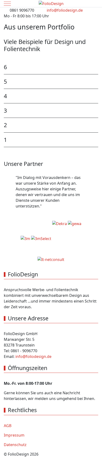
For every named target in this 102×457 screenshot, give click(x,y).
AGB (7, 425)
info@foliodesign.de (65, 10)
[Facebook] (85, 20)
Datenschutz (15, 444)
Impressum (14, 435)
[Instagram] (95, 20)
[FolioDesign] (51, 3)
